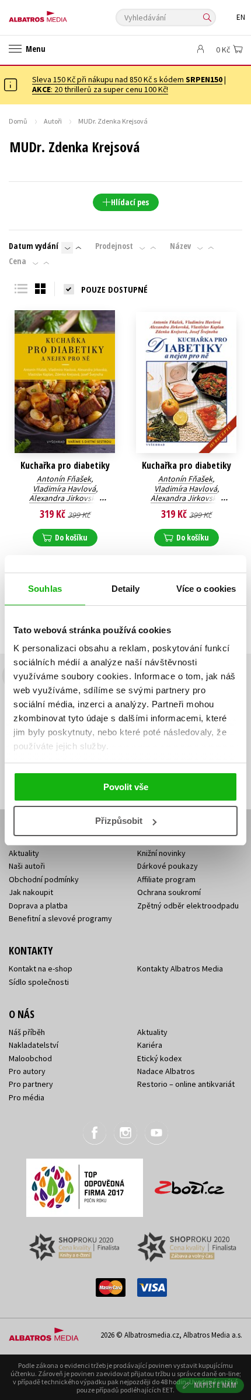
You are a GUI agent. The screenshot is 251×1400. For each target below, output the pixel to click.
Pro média (26, 1097)
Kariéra (149, 1045)
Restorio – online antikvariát (186, 1084)
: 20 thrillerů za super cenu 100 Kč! (100, 89)
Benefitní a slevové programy (60, 918)
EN (240, 17)
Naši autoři (27, 866)
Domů (18, 121)
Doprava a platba (38, 905)
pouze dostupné (114, 289)
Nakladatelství (33, 1045)
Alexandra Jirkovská (64, 498)
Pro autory (27, 1071)
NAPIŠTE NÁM (215, 1385)
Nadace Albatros (166, 1071)
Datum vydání (33, 246)
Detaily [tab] (125, 589)
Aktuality (24, 853)
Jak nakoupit (31, 892)
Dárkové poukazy (167, 866)
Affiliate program (166, 879)
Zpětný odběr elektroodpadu (188, 905)
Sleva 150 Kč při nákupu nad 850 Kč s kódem (127, 79)
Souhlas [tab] (45, 589)
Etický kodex (159, 1058)
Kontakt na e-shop (40, 968)
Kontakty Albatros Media (180, 968)
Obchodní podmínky (44, 879)
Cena (17, 261)
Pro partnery (31, 1084)
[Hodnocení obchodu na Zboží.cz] (190, 1183)
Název (180, 246)
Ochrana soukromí (169, 892)
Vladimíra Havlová (64, 488)
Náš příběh (27, 1032)
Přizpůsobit (118, 821)
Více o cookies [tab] (206, 589)
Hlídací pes (130, 202)
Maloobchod (30, 1058)
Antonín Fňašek (64, 478)
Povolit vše (125, 787)
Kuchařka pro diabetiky (65, 465)
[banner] (61, 13)
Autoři (53, 121)
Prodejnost (114, 246)
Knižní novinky (161, 853)
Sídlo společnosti (39, 982)
